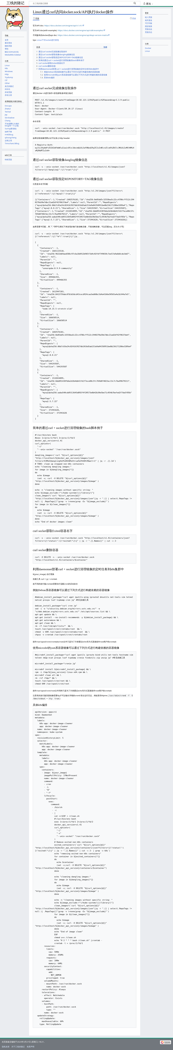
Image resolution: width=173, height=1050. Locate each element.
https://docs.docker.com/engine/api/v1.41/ (63, 25)
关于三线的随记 (18, 1046)
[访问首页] (14, 18)
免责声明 (30, 1046)
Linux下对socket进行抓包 (48, 40)
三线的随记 (15, 3)
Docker (148, 48)
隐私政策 (5, 1046)
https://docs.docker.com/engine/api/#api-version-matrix (83, 35)
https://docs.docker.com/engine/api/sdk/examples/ (80, 30)
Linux (147, 51)
